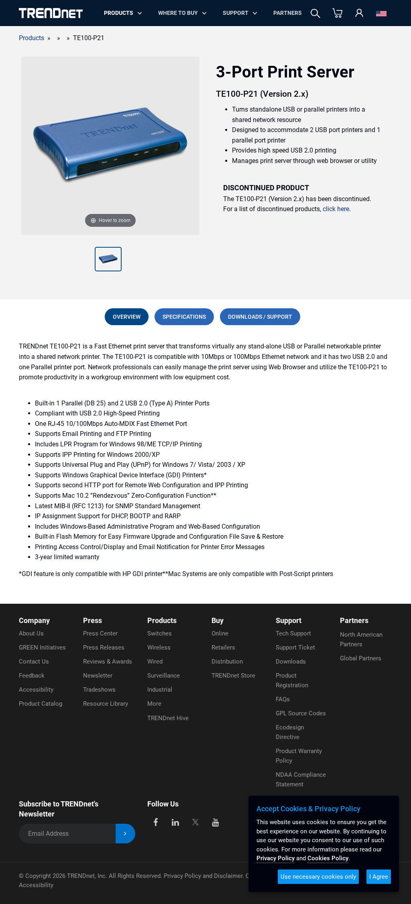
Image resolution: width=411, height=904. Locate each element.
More (154, 703)
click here (336, 209)
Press (92, 620)
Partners (287, 13)
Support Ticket (295, 647)
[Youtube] (215, 822)
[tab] (127, 316)
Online (220, 633)
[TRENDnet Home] (51, 13)
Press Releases (103, 647)
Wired (155, 661)
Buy (218, 620)
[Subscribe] (125, 833)
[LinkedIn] (175, 822)
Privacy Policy (275, 858)
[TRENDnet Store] (337, 13)
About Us (31, 633)
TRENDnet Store (233, 675)
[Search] (315, 13)
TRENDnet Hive (168, 718)
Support (235, 13)
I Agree (378, 876)
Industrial (159, 689)
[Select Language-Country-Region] (381, 13)
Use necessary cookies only (318, 876)
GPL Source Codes (301, 713)
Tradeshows (99, 689)
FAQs (283, 699)
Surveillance (163, 675)
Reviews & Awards (107, 661)
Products (31, 38)
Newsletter (97, 675)
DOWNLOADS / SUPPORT (260, 317)
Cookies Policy (327, 858)
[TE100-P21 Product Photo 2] (108, 260)
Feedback (32, 675)
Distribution (227, 661)
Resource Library (105, 703)
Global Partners (360, 658)
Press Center (100, 633)
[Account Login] (359, 13)
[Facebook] (155, 822)
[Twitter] (195, 822)
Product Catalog (40, 703)
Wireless (159, 647)
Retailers (223, 647)
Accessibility (36, 689)
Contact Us (34, 661)
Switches (159, 633)
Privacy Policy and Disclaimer (203, 876)
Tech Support (293, 633)
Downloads (291, 661)
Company (34, 620)
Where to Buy (178, 13)
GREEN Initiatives (42, 647)
